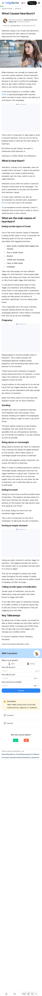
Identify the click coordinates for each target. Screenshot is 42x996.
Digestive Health (7, 8)
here (4, 203)
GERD (4, 94)
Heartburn (18, 8)
